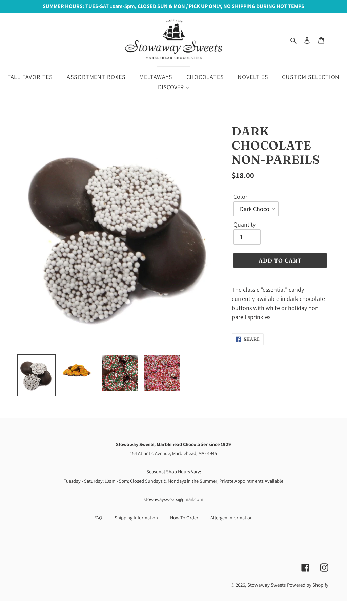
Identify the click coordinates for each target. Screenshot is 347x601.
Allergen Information (231, 517)
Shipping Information (136, 517)
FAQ (98, 517)
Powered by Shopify (307, 585)
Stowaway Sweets (266, 585)
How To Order (184, 517)
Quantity (244, 224)
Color (240, 196)
